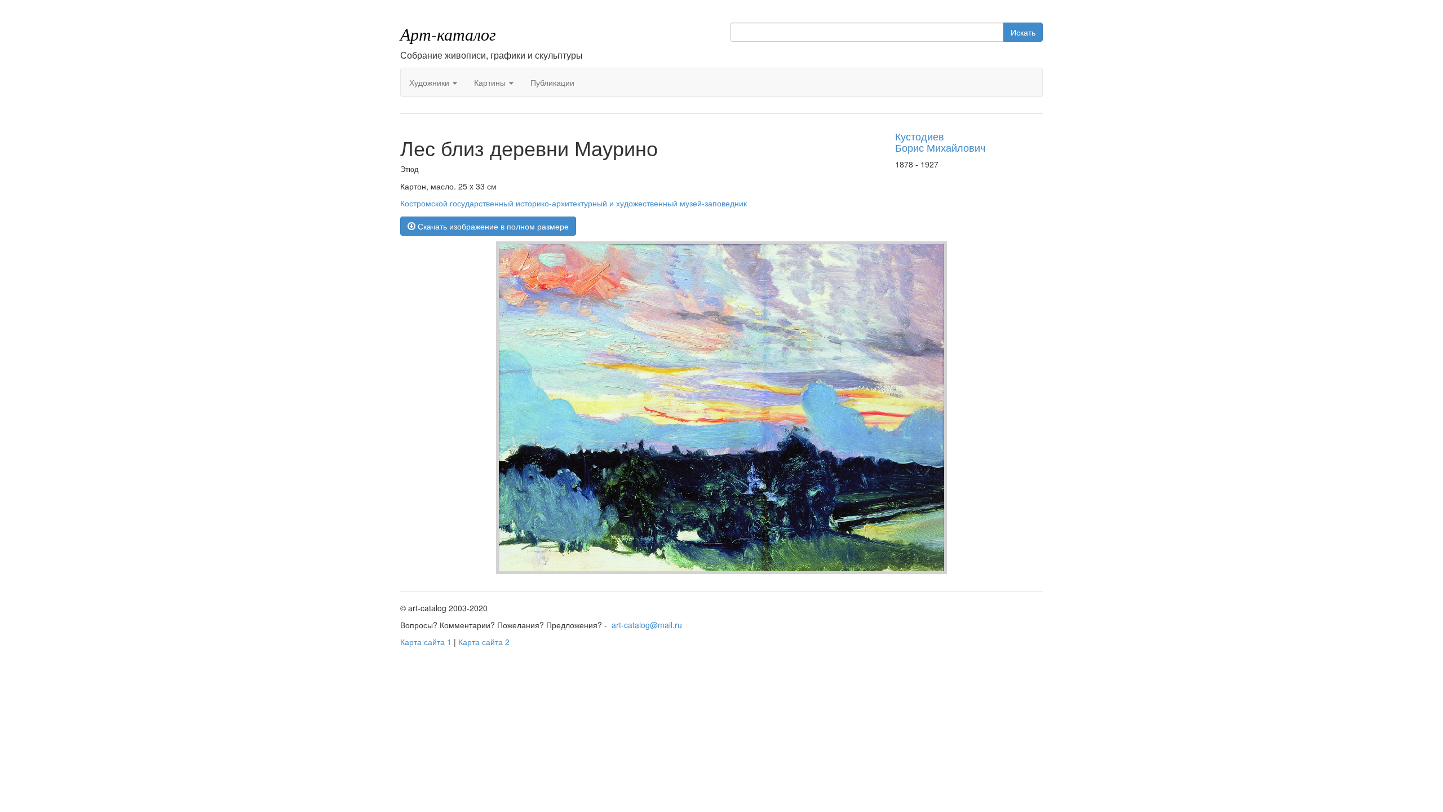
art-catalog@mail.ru (647, 624)
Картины (491, 82)
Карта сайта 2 (484, 641)
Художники (430, 82)
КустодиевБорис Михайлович (940, 142)
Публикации (552, 82)
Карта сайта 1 (426, 641)
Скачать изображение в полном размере (492, 226)
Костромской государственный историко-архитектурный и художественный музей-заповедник (573, 203)
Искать (1023, 32)
